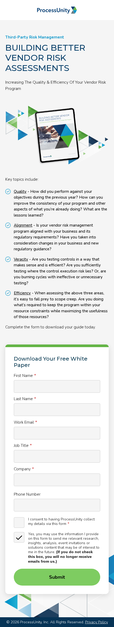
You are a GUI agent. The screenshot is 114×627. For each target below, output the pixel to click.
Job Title (21, 445)
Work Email (24, 422)
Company (22, 468)
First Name (23, 375)
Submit (57, 577)
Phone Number (27, 494)
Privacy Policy (96, 622)
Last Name (23, 398)
